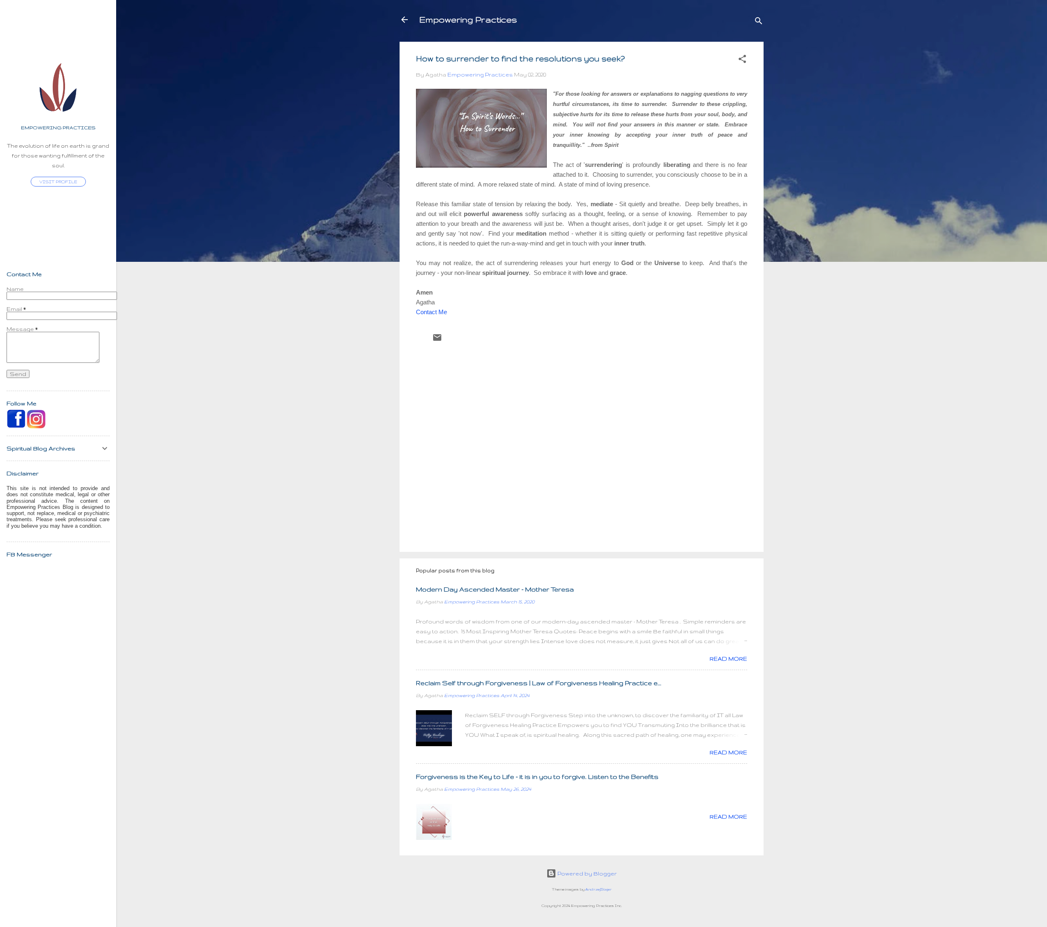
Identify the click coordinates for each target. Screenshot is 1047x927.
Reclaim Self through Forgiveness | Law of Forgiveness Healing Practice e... (538, 683)
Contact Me (431, 311)
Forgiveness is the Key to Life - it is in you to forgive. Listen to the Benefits (537, 776)
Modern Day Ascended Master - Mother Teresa (495, 589)
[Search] (759, 22)
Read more (728, 659)
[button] (742, 60)
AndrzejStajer (598, 889)
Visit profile (58, 181)
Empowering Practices (468, 19)
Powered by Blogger (586, 873)
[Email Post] (437, 340)
